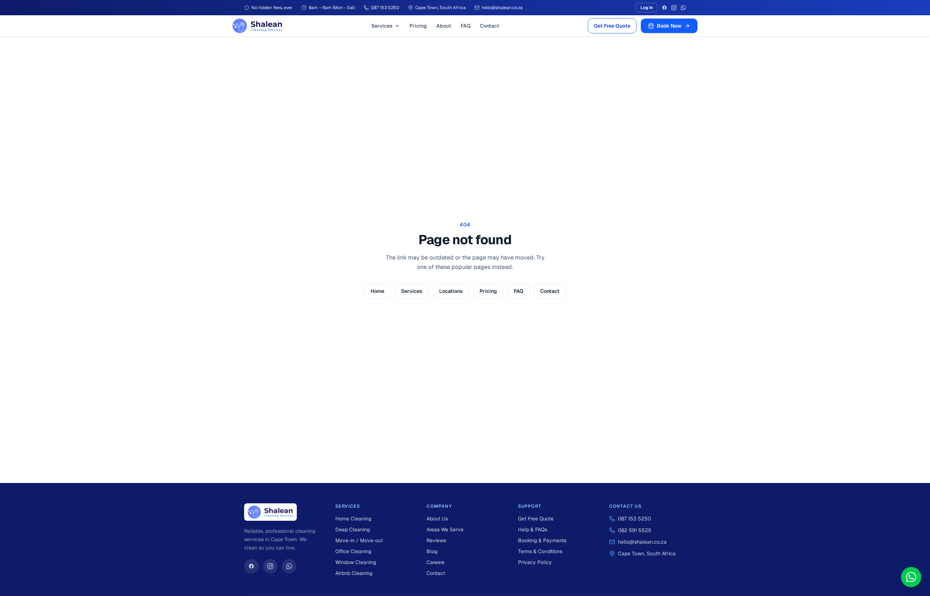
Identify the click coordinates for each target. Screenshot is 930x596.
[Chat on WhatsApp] (911, 577)
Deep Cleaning (352, 529)
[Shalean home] (257, 26)
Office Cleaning (353, 551)
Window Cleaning (355, 562)
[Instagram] (673, 7)
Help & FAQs (532, 529)
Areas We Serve (445, 529)
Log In (646, 8)
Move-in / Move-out (359, 540)
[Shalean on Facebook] (251, 566)
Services (382, 26)
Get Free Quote (612, 26)
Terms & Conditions (540, 551)
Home (377, 291)
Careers (435, 562)
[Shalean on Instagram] (270, 566)
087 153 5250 (634, 518)
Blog (431, 551)
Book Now (669, 26)
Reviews (436, 540)
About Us (437, 518)
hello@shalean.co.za (642, 542)
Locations (451, 291)
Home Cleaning (353, 518)
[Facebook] (664, 7)
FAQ (465, 26)
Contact (489, 26)
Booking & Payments (542, 540)
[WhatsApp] (683, 7)
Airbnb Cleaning (353, 573)
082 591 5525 (634, 530)
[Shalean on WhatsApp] (289, 566)
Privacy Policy (535, 562)
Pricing (418, 26)
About (443, 26)
